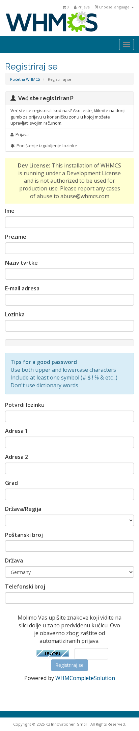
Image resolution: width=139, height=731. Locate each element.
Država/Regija (23, 509)
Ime (10, 210)
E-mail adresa (22, 288)
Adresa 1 (16, 431)
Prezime (15, 236)
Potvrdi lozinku (25, 405)
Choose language (114, 6)
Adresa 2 (16, 457)
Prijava (83, 6)
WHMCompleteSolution (85, 678)
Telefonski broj (25, 586)
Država (14, 560)
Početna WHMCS (25, 79)
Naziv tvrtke (21, 262)
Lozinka (15, 314)
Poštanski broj (24, 535)
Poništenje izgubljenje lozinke (46, 145)
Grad (11, 483)
